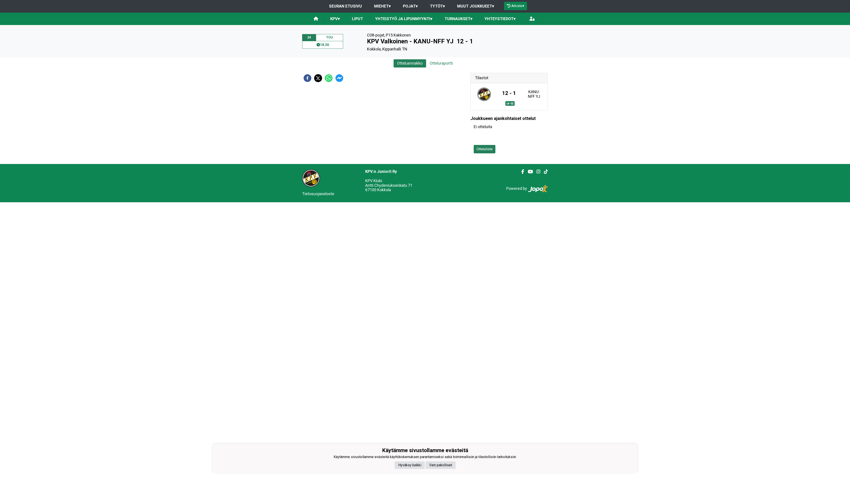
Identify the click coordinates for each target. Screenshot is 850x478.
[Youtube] (528, 171)
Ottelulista (485, 149)
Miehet (382, 6)
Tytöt (437, 6)
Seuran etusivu (345, 6)
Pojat (410, 6)
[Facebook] (521, 171)
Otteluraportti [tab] (441, 63)
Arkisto (517, 6)
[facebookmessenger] (339, 78)
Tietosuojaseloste (318, 193)
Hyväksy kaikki (409, 465)
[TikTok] (544, 171)
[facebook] (307, 78)
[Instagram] (536, 171)
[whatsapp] (329, 78)
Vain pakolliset (440, 465)
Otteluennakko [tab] (410, 63)
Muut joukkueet (475, 6)
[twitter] (318, 78)
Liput (357, 18)
